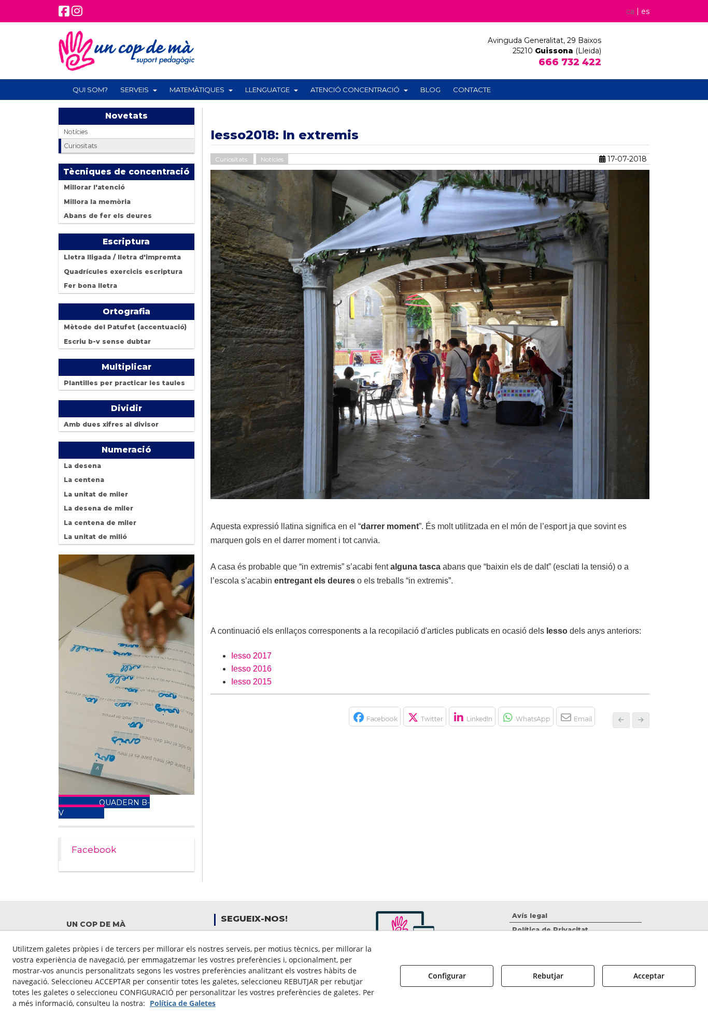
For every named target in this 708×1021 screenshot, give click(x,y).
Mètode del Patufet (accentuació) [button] (125, 327)
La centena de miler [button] (100, 523)
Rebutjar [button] (548, 976)
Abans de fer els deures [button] (108, 216)
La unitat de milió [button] (95, 537)
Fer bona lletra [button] (90, 285)
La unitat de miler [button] (96, 494)
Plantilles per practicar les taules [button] (124, 383)
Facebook (94, 849)
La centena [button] (84, 480)
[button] (64, 13)
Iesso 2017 (251, 655)
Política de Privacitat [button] (550, 930)
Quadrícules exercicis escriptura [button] (123, 271)
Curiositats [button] (80, 146)
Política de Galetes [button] (183, 1003)
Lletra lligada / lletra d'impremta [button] (122, 257)
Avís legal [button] (529, 916)
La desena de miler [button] (98, 508)
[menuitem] (635, 11)
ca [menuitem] (630, 11)
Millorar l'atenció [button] (94, 187)
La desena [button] (82, 466)
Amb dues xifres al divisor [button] (111, 424)
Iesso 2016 (251, 668)
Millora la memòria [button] (97, 202)
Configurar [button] (447, 976)
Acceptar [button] (648, 976)
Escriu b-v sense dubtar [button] (107, 341)
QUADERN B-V (104, 808)
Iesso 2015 (251, 681)
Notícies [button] (76, 132)
